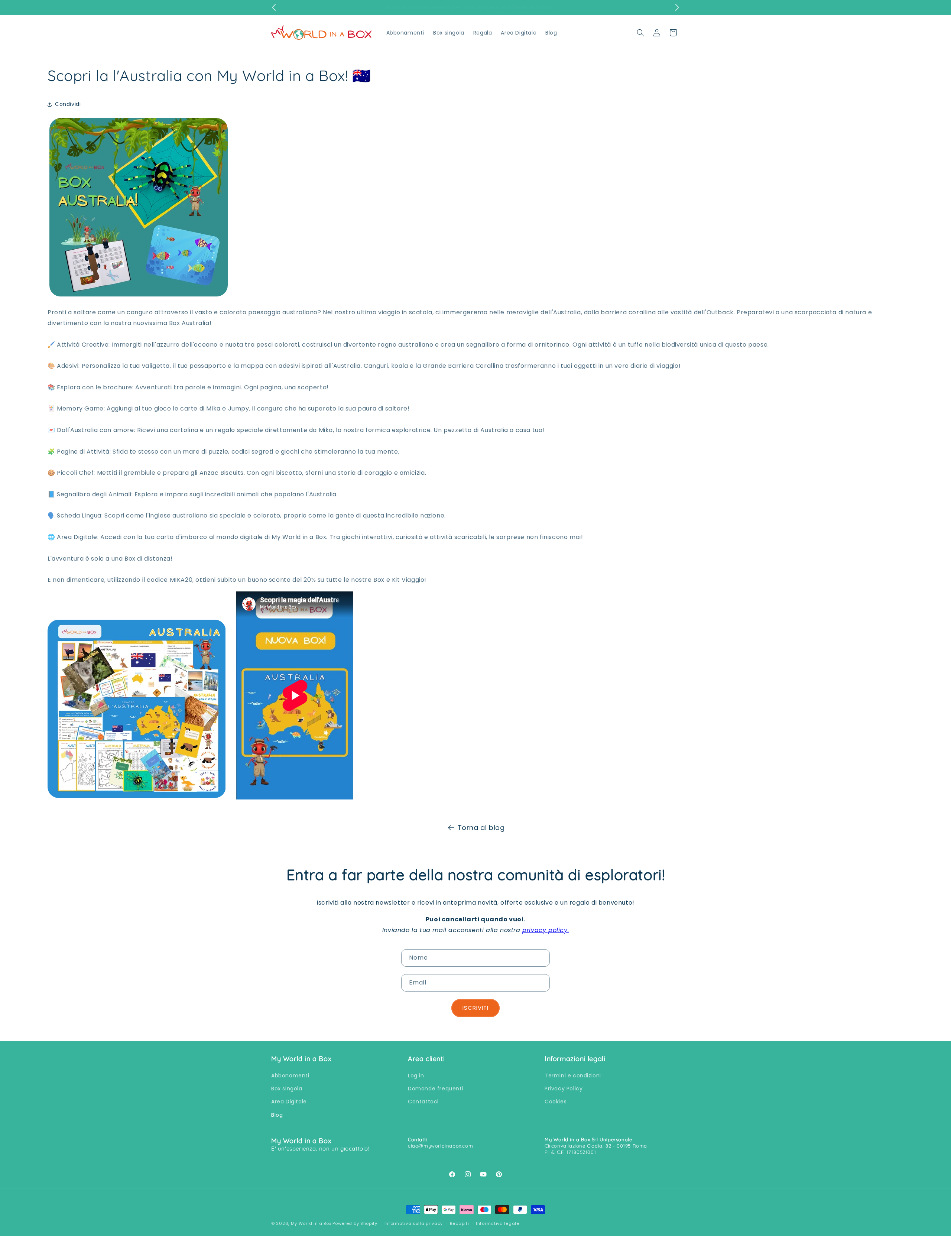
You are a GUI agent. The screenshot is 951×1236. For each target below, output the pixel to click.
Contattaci (423, 1102)
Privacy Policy (563, 1088)
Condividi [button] (68, 104)
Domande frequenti (435, 1088)
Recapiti (459, 1223)
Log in (416, 1075)
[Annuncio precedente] (274, 7)
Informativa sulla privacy (413, 1223)
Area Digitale (289, 1102)
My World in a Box (311, 1223)
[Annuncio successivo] (677, 7)
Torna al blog (481, 827)
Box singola (286, 1088)
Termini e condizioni (573, 1075)
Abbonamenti (290, 1075)
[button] (640, 33)
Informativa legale (497, 1223)
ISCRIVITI (475, 1008)
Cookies (556, 1102)
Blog (277, 1115)
